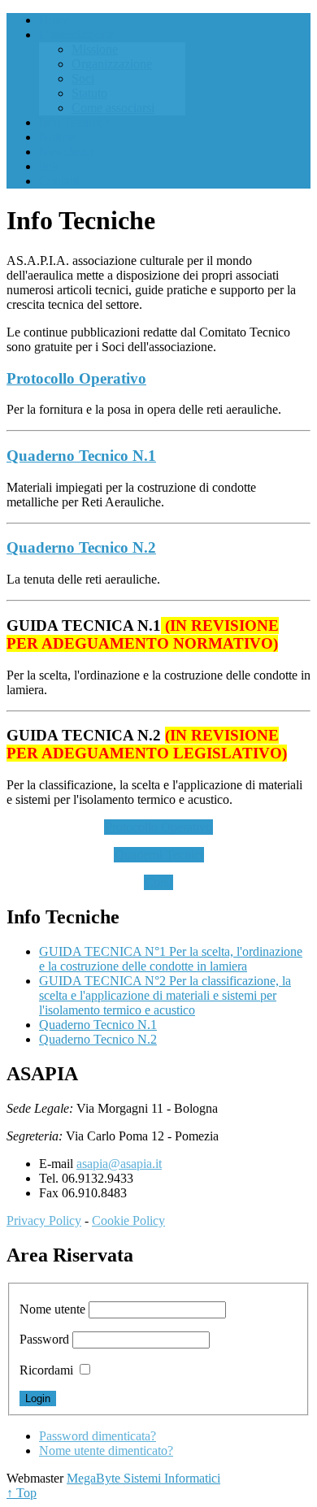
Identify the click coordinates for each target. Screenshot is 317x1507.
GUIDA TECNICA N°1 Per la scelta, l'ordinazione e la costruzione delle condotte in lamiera (170, 959)
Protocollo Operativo (76, 378)
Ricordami (46, 1370)
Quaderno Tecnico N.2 (81, 547)
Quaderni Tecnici (159, 855)
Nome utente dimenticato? (106, 1450)
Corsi (158, 882)
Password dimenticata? (97, 1436)
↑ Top (22, 1493)
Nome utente (52, 1309)
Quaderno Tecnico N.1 (81, 455)
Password (44, 1339)
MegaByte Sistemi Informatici (143, 1478)
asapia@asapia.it (119, 1163)
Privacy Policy (44, 1220)
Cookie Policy (128, 1220)
